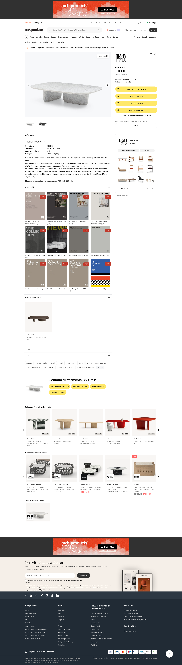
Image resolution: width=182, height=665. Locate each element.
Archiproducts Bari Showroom (35, 632)
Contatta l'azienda (128, 150)
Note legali (94, 642)
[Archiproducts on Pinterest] (36, 595)
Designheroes (62, 645)
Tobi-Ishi (127, 82)
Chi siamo (28, 610)
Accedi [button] (153, 30)
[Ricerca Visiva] (99, 30)
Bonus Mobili (95, 626)
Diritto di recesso (96, 635)
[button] (90, 23)
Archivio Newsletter (64, 629)
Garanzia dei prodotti (98, 632)
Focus (60, 626)
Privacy (95, 658)
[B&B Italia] (121, 58)
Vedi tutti (100, 367)
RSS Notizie (137, 658)
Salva (136, 126)
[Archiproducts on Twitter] (42, 595)
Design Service (140, 23)
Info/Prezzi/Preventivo (136, 89)
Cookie (112, 658)
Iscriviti (84, 575)
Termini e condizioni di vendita (101, 639)
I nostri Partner (30, 616)
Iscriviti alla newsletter (32, 639)
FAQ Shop (94, 645)
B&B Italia (120, 67)
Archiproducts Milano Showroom (36, 629)
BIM (42, 23)
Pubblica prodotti (101, 23)
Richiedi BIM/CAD (136, 103)
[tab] (93, 22)
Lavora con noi (30, 626)
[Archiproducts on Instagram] (31, 595)
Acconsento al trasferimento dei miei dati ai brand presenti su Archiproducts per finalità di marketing (53, 581)
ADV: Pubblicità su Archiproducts (135, 620)
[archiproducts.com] (34, 30)
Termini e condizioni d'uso (123, 658)
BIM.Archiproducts (64, 639)
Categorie (61, 610)
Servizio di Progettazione (99, 613)
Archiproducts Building (65, 642)
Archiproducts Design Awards (35, 635)
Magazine (61, 620)
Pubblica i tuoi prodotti (131, 610)
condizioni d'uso (49, 586)
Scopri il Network (30, 613)
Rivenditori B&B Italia (121, 195)
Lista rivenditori (136, 110)
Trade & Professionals (126, 23)
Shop (93, 620)
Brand (60, 613)
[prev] (147, 188)
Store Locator (95, 623)
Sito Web (147, 150)
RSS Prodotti (146, 658)
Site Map (154, 658)
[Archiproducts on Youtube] (52, 595)
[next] (152, 188)
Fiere (59, 623)
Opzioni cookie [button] (103, 658)
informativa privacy (62, 586)
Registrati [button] (40, 47)
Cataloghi (29, 187)
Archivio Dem (62, 632)
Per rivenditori (113, 23)
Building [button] (36, 23)
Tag (27, 355)
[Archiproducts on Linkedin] (57, 595)
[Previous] (28, 84)
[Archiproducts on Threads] (47, 595)
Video (27, 349)
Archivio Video (63, 635)
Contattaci (28, 623)
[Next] (107, 84)
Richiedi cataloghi (136, 96)
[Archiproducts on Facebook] (27, 595)
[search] (50, 30)
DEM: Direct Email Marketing (133, 616)
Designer (61, 616)
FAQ (26, 620)
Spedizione (95, 629)
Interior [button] (28, 23)
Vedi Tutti (124, 188)
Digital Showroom (130, 631)
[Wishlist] (141, 30)
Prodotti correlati (33, 297)
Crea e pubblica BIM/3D (132, 613)
